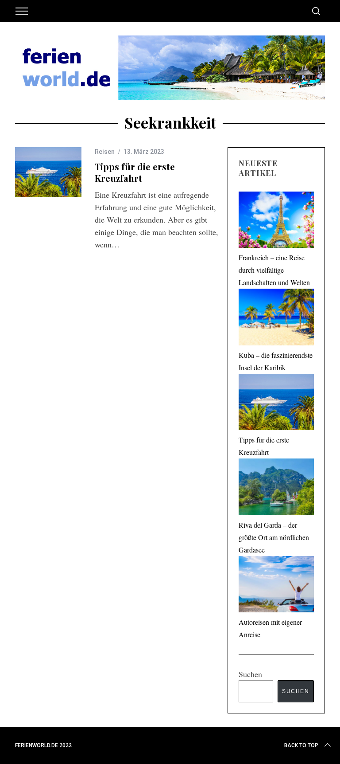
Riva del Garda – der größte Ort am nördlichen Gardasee (274, 537)
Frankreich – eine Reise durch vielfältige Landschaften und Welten (274, 270)
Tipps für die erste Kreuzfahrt (135, 172)
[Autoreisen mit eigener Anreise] (276, 586)
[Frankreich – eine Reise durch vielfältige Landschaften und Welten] (276, 222)
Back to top (301, 745)
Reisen (105, 151)
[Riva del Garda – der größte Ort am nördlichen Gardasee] (276, 488)
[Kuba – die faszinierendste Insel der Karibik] (276, 319)
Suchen (250, 674)
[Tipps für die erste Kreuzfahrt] (48, 172)
